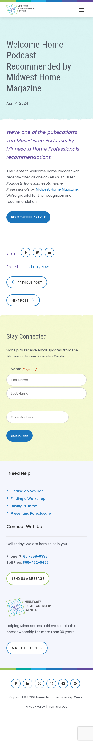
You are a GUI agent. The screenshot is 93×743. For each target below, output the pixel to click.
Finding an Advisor (27, 491)
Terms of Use (58, 707)
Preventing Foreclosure (31, 513)
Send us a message (28, 578)
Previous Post (30, 282)
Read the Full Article (28, 217)
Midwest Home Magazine (57, 189)
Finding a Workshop (28, 498)
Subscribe (19, 435)
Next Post (20, 300)
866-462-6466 (36, 562)
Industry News (38, 266)
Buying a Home (24, 506)
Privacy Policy (35, 707)
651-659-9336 (35, 556)
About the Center (27, 648)
